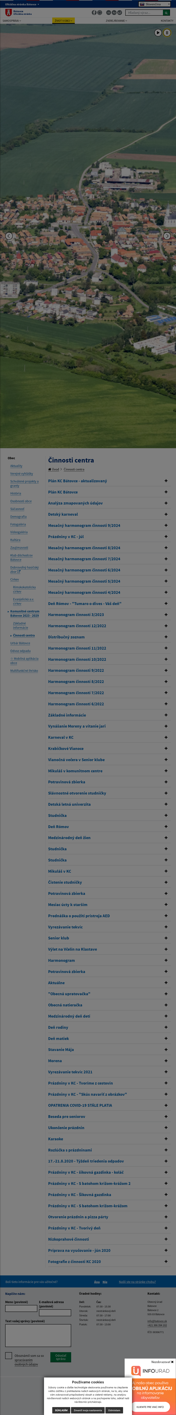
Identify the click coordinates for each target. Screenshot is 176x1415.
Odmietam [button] (114, 1410)
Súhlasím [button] (61, 1410)
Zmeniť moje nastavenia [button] (88, 1410)
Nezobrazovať (161, 1362)
